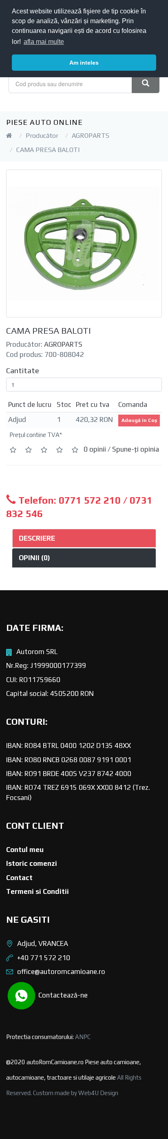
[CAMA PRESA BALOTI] (84, 243)
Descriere (37, 538)
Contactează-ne (62, 995)
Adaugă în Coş (139, 420)
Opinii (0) (34, 558)
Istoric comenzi (31, 863)
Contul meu (25, 850)
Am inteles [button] (84, 62)
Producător (42, 135)
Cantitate (22, 370)
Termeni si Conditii (37, 891)
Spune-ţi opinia (135, 449)
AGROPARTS (90, 135)
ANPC (83, 1036)
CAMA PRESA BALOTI (48, 150)
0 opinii (95, 449)
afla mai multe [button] (44, 41)
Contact (19, 878)
